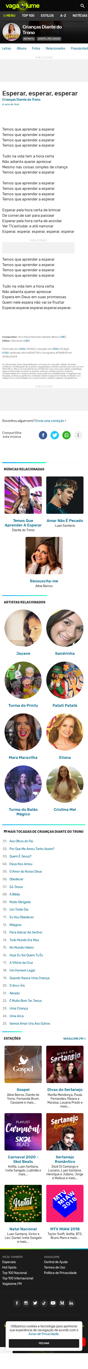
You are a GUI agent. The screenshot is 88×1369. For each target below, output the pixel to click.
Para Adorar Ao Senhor (25, 932)
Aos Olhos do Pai (21, 841)
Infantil (29, 38)
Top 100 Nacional (14, 1273)
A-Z (63, 16)
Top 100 (28, 16)
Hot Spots (9, 1267)
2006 (22, 349)
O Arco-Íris (17, 986)
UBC (62, 337)
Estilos (47, 16)
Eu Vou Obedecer (21, 917)
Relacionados (55, 48)
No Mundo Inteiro (21, 948)
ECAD (5, 352)
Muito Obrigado (20, 902)
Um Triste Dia (18, 910)
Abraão (14, 993)
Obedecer (16, 879)
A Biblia (14, 894)
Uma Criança (18, 1008)
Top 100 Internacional (17, 1278)
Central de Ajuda (56, 1262)
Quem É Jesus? (20, 856)
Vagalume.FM (73, 1038)
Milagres (15, 925)
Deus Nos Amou (20, 864)
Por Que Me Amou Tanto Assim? (31, 849)
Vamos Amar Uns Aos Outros (29, 1024)
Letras (6, 48)
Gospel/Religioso (49, 38)
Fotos (36, 48)
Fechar (44, 1343)
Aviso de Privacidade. (44, 1334)
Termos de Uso (54, 1267)
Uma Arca (16, 1016)
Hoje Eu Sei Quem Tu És (26, 955)
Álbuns (21, 48)
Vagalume (22, 5)
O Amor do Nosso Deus (25, 872)
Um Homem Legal (22, 970)
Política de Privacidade (60, 1273)
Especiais (9, 1262)
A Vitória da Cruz (21, 963)
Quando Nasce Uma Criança (29, 978)
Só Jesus (16, 887)
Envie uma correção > (50, 421)
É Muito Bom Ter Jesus (25, 1001)
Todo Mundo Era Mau (24, 940)
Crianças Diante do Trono (21, 100)
